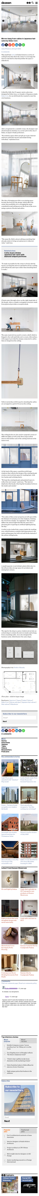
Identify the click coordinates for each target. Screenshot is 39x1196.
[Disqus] (19, 1009)
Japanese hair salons (28, 702)
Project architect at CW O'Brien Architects (17, 1148)
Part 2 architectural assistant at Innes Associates (19, 1136)
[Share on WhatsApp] (23, 44)
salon (13, 55)
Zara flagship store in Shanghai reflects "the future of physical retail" (20, 1053)
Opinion (4, 744)
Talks (3, 746)
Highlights (10, 1175)
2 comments (5, 52)
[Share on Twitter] (6, 45)
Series (4, 741)
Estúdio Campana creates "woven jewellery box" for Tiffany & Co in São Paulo (19, 1046)
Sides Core (5, 96)
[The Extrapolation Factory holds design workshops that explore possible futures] (27, 3)
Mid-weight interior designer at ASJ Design (19, 1154)
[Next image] (35, 21)
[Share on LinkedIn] (16, 45)
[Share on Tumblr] (20, 45)
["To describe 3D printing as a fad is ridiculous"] (30, 3)
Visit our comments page (9, 983)
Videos (4, 748)
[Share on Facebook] (3, 45)
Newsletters (6, 750)
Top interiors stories (9, 1037)
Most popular (7, 1040)
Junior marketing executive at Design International (19, 1160)
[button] (32, 2)
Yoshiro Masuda (19, 667)
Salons (30, 700)
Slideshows (14, 704)
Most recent (24, 1040)
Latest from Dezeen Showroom (14, 868)
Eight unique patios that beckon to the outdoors (19, 1072)
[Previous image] (3, 21)
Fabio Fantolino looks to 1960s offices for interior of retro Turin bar (20, 1066)
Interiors (12, 700)
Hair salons (5, 704)
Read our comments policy (28, 983)
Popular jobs (7, 1130)
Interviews (5, 742)
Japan (19, 700)
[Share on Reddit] (13, 45)
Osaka (24, 700)
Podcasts (5, 751)
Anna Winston (6, 49)
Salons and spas (15, 702)
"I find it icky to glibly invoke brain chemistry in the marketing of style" (18, 1059)
